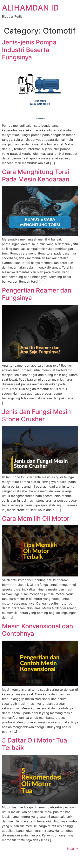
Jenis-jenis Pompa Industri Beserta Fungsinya (29, 49)
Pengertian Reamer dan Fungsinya (36, 293)
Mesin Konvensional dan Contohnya (37, 629)
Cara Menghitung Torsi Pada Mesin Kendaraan (35, 175)
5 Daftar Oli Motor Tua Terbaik (34, 743)
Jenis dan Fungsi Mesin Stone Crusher (36, 415)
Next (72, 848)
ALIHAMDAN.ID (30, 7)
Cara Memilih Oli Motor (35, 518)
